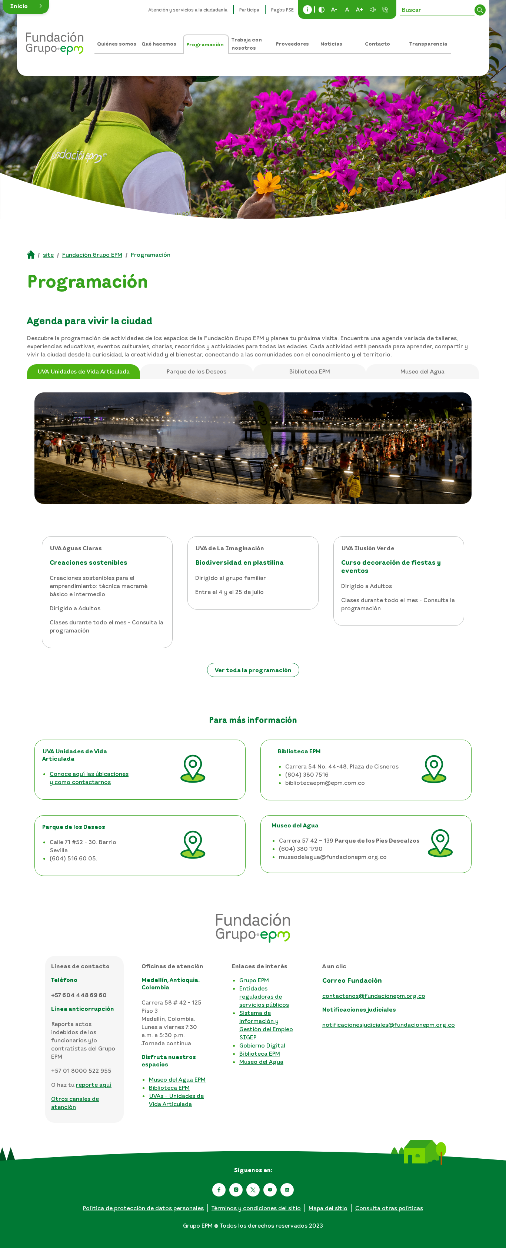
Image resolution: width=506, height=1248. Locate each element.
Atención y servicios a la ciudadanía (188, 10)
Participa (249, 10)
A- (334, 9)
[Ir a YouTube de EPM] (270, 1189)
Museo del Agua (261, 1061)
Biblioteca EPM (169, 1087)
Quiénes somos (116, 43)
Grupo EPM (254, 980)
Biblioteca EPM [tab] (309, 371)
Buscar (480, 10)
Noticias (331, 43)
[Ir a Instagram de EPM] (236, 1189)
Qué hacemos (159, 43)
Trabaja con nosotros (247, 43)
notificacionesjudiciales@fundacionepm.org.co (388, 1024)
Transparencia (428, 43)
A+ (359, 9)
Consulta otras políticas (389, 1208)
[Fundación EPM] (54, 40)
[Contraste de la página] (321, 9)
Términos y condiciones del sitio (256, 1208)
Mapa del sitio (328, 1208)
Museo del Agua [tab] (422, 371)
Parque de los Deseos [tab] (196, 371)
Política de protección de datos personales (143, 1208)
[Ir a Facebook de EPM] (219, 1189)
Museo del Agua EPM (177, 1079)
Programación (205, 44)
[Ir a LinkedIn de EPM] (287, 1189)
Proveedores (292, 43)
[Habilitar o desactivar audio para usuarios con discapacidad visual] (372, 9)
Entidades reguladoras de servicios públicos (264, 996)
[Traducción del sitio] (385, 9)
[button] (26, 7)
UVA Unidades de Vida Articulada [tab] (83, 371)
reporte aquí (93, 1084)
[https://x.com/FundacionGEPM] (253, 1189)
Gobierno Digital (262, 1045)
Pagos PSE (282, 10)
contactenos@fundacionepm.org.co (373, 995)
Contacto (377, 43)
